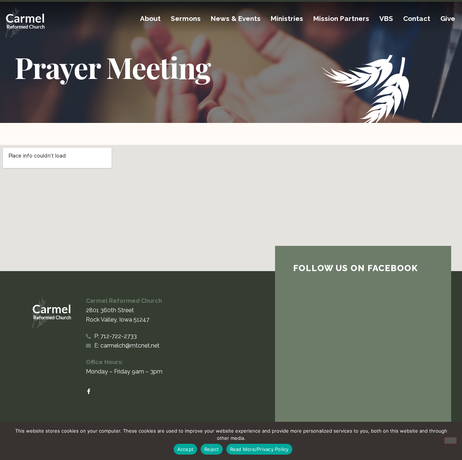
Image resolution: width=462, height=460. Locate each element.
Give (447, 18)
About (150, 18)
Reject (211, 449)
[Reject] (450, 440)
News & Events (236, 18)
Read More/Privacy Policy (259, 449)
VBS (386, 18)
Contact (416, 18)
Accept (185, 449)
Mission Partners (341, 18)
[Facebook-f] (88, 391)
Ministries (287, 18)
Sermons (186, 18)
